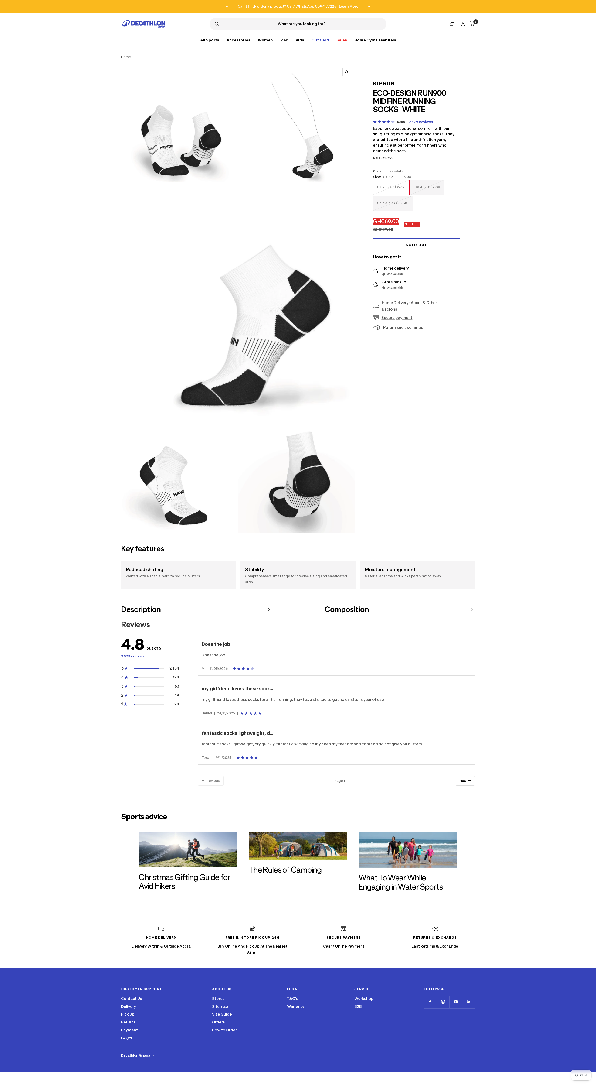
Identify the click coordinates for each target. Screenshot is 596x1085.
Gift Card (320, 40)
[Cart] (472, 23)
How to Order (224, 1030)
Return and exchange (403, 327)
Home (126, 57)
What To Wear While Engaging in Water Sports (401, 882)
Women (265, 40)
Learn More (348, 6)
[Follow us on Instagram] (443, 1002)
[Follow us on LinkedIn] (468, 1002)
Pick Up (128, 1014)
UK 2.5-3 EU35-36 (391, 190)
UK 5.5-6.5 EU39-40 (393, 206)
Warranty (295, 1006)
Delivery (128, 1006)
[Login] (462, 23)
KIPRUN (384, 83)
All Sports (209, 40)
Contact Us (131, 998)
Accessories (238, 40)
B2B (358, 1006)
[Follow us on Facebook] (430, 1002)
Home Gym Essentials (375, 40)
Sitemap (220, 1006)
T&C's (292, 998)
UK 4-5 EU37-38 (427, 190)
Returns (128, 1022)
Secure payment (396, 317)
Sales (341, 40)
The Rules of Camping (285, 869)
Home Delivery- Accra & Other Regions (409, 306)
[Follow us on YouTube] (455, 1002)
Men (284, 40)
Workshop (364, 998)
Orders (218, 1022)
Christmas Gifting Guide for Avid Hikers (184, 881)
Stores (218, 998)
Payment (129, 1030)
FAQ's (126, 1038)
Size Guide (222, 1014)
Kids (300, 40)
